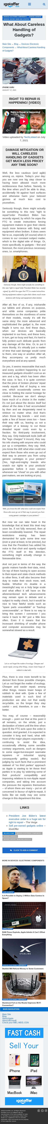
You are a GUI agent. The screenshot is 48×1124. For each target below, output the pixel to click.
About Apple (7, 1018)
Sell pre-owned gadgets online (26, 825)
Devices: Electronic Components (29, 833)
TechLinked (30, 137)
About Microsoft (9, 1020)
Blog (4, 1016)
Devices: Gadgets (10, 836)
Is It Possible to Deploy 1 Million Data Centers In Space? (23, 897)
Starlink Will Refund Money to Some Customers (23, 969)
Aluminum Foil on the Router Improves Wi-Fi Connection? (21, 1004)
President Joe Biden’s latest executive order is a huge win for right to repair (27, 819)
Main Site (6, 1014)
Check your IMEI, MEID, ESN (15, 1022)
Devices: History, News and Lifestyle (17, 839)
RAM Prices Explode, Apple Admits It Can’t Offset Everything (23, 933)
